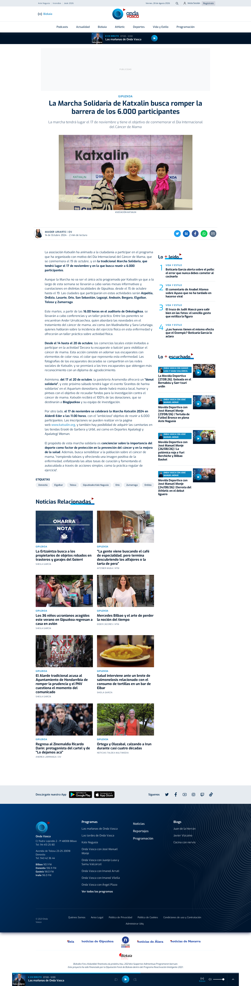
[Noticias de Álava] (150, 941)
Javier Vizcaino (182, 835)
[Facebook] (195, 233)
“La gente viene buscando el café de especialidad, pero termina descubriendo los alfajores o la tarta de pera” (123, 557)
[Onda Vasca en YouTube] (184, 794)
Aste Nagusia (44, 3)
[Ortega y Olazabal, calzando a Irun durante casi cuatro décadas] (125, 719)
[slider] (223, 979)
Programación (185, 27)
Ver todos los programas (97, 891)
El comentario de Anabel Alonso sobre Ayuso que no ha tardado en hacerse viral (188, 293)
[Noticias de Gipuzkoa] (98, 941)
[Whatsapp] (204, 233)
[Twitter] (177, 233)
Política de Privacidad (120, 917)
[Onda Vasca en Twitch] (202, 794)
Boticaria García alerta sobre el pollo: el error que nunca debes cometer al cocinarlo (190, 273)
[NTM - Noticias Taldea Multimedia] (125, 941)
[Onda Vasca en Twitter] (167, 794)
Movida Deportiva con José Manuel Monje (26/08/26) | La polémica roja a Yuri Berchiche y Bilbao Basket (172, 450)
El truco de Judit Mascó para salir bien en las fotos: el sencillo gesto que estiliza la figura (188, 312)
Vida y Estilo (160, 27)
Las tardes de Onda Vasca (98, 835)
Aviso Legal (97, 917)
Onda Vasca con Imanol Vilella (101, 878)
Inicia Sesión (194, 3)
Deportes (139, 27)
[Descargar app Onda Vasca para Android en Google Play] (80, 794)
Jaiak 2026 (69, 3)
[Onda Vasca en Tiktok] (211, 794)
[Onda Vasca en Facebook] (175, 794)
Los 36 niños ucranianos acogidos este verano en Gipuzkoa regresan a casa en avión (64, 619)
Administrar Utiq (135, 923)
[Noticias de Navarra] (186, 941)
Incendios (57, 3)
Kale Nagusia (90, 842)
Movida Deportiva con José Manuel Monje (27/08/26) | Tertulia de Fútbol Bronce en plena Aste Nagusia (174, 414)
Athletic (120, 27)
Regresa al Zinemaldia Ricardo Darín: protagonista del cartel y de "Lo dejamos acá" (63, 748)
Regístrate (208, 3)
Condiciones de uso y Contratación (182, 917)
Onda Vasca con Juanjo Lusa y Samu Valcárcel (100, 862)
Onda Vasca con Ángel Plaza (99, 884)
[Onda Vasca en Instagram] (193, 794)
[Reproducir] (154, 38)
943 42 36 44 (47, 858)
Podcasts (62, 27)
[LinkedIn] (186, 233)
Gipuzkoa (41, 546)
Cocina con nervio (184, 842)
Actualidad (83, 27)
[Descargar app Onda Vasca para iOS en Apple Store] (104, 794)
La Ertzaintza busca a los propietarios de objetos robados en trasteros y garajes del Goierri (64, 555)
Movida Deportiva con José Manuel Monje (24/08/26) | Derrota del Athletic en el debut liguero (174, 487)
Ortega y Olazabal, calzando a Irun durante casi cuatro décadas (124, 746)
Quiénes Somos (76, 917)
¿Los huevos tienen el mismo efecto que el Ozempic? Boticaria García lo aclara (190, 332)
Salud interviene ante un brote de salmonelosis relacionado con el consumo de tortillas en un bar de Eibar (124, 681)
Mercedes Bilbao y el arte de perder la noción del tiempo (125, 617)
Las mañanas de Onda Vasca (123, 39)
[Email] (213, 233)
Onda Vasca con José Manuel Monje (100, 851)
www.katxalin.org (63, 425)
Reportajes (141, 831)
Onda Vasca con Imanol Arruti (100, 871)
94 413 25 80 (47, 844)
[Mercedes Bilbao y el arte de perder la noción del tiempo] (125, 591)
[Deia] (71, 941)
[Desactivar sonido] (210, 979)
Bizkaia (102, 27)
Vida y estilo (174, 265)
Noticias (139, 824)
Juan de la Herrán (184, 828)
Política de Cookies (148, 917)
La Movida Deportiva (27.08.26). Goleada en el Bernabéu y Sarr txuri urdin (174, 381)
